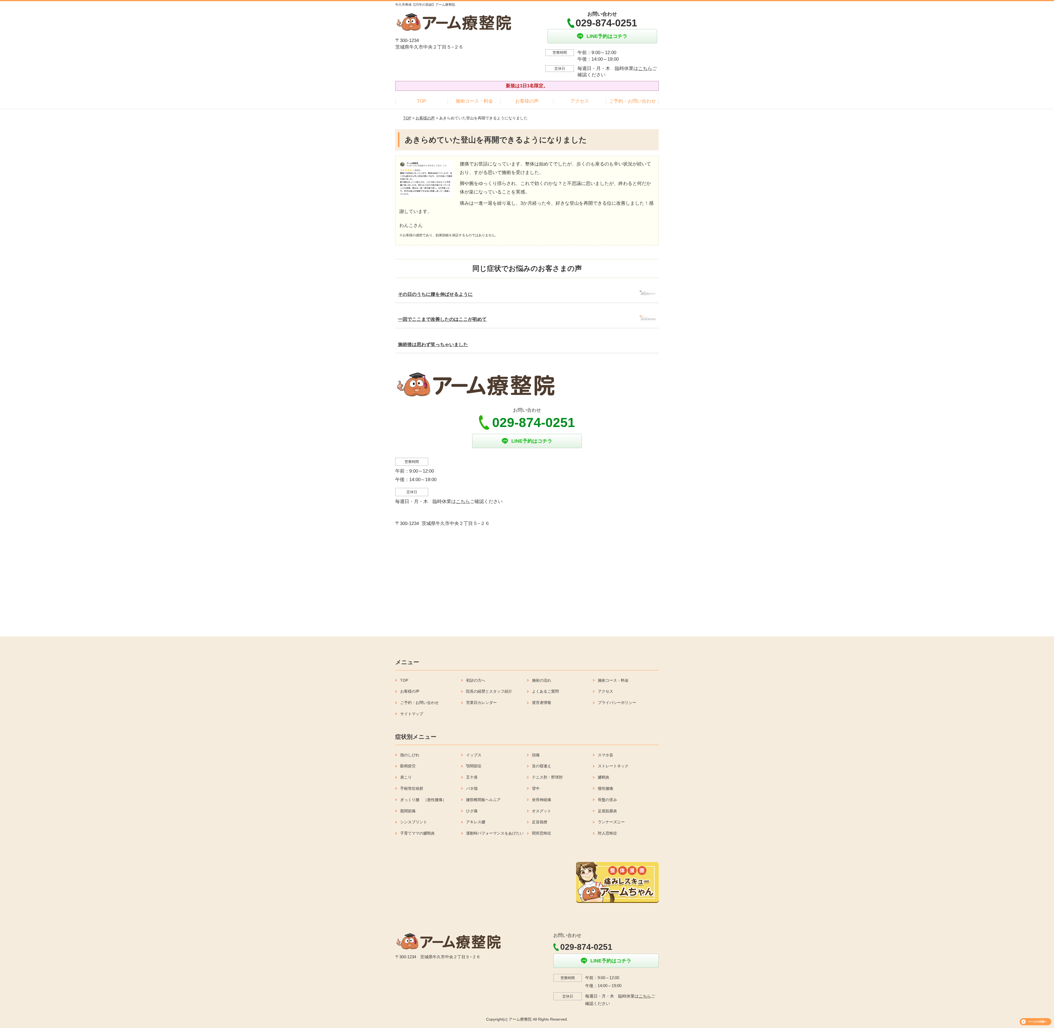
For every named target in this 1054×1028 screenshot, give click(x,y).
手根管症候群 (411, 788)
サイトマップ (411, 714)
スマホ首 (605, 755)
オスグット (541, 811)
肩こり (406, 777)
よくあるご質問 (545, 691)
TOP (421, 101)
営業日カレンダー (481, 702)
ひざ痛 (472, 811)
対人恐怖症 (607, 833)
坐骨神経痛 (541, 799)
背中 (536, 788)
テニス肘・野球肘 (547, 777)
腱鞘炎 (603, 777)
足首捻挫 (539, 822)
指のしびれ (409, 755)
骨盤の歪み (607, 799)
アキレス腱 (475, 822)
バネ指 (472, 788)
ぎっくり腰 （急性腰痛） (423, 799)
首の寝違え (541, 766)
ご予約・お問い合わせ (632, 101)
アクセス (579, 101)
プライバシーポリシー (617, 702)
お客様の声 (527, 101)
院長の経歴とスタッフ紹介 (489, 691)
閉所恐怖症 (541, 833)
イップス (473, 755)
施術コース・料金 (474, 101)
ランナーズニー (611, 822)
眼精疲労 (408, 766)
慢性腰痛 (605, 788)
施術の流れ (541, 680)
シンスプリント (413, 822)
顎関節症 (473, 766)
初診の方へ (475, 680)
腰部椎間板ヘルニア (483, 799)
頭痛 (536, 755)
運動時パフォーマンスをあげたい (495, 833)
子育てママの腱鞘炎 (417, 833)
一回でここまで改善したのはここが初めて (442, 319)
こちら (645, 68)
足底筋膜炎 (607, 811)
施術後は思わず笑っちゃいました (433, 344)
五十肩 (472, 777)
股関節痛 (408, 811)
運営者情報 (541, 702)
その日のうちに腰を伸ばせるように (435, 294)
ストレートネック (613, 766)
